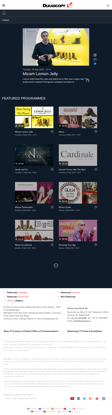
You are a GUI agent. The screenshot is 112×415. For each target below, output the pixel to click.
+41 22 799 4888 (78, 318)
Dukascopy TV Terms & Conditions (84, 331)
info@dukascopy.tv (82, 321)
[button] (42, 63)
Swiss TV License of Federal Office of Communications (31, 331)
